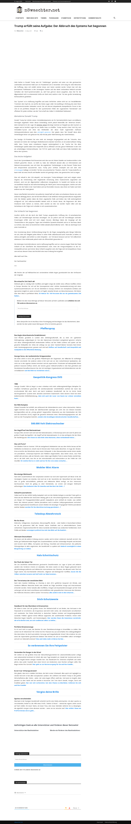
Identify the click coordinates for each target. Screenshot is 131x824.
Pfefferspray (47, 328)
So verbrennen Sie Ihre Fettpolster (47, 645)
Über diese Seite (32, 18)
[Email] (37, 718)
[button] (114, 18)
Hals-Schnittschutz (47, 555)
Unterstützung (80, 18)
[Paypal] (112, 1)
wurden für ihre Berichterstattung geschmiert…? (43, 507)
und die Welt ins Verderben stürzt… (38, 370)
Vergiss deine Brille (48, 691)
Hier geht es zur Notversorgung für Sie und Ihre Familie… (53, 664)
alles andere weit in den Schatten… (62, 593)
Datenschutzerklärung (111, 822)
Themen (43, 18)
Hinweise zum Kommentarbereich (62, 1)
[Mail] (109, 1)
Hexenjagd (18, 170)
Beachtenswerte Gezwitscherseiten (42, 1)
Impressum (100, 822)
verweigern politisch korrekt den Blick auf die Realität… (47, 530)
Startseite (20, 18)
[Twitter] (33, 718)
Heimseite (28, 1)
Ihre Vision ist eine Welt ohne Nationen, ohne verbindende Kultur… (51, 437)
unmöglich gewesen (44, 132)
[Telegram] (115, 1)
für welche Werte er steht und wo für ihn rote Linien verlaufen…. (44, 461)
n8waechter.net (18, 822)
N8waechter (20, 31)
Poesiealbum (53, 18)
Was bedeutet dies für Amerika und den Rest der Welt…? (44, 486)
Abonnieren (47, 765)
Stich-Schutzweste (47, 599)
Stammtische (66, 18)
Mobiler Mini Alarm (47, 467)
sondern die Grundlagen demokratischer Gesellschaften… (58, 417)
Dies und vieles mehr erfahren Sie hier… (50, 639)
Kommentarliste (95, 18)
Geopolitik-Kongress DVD (47, 377)
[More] (42, 718)
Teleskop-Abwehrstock (48, 513)
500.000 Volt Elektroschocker (47, 423)
